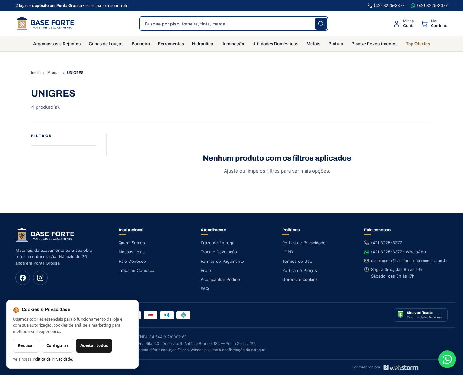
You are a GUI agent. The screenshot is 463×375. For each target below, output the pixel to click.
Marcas (53, 72)
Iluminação (232, 43)
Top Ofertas (418, 43)
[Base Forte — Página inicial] (45, 23)
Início (36, 72)
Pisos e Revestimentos (374, 43)
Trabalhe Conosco (136, 270)
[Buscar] (321, 24)
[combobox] (233, 23)
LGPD (287, 251)
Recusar (26, 345)
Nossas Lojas (132, 251)
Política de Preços (299, 270)
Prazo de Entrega (217, 242)
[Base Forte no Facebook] (22, 278)
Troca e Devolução (219, 251)
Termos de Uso (297, 261)
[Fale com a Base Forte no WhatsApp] (447, 359)
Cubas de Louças (106, 43)
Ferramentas (171, 43)
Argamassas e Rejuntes (57, 43)
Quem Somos (132, 242)
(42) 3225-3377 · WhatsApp (398, 251)
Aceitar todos (94, 345)
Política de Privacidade (304, 242)
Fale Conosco (132, 261)
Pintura (336, 43)
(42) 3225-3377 (389, 5)
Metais (313, 43)
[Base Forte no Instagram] (40, 278)
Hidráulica (202, 43)
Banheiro (141, 43)
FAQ (205, 288)
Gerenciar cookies (300, 279)
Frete (206, 270)
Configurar (57, 345)
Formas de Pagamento (222, 261)
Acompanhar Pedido (220, 279)
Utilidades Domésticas (275, 43)
